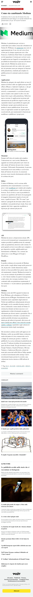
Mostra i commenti (16, 374)
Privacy (23, 578)
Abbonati (16, 591)
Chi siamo (10, 578)
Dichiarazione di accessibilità (16, 581)
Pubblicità (17, 578)
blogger (12, 366)
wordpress (4, 368)
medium (28, 366)
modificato (12, 188)
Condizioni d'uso (24, 579)
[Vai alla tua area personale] (31, 2)
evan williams (20, 366)
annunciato (20, 48)
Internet (4, 5)
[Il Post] (16, 1)
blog (7, 366)
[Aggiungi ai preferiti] (10, 24)
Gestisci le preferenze (11, 579)
